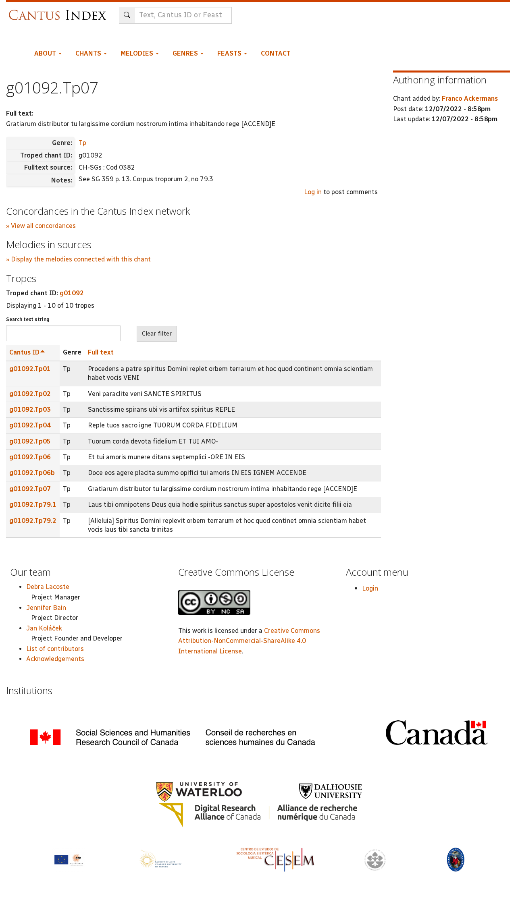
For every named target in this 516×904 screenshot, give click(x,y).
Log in (313, 192)
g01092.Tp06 (30, 457)
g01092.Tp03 (30, 409)
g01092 (72, 293)
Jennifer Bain (46, 608)
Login (370, 588)
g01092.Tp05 (30, 441)
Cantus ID (24, 352)
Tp (82, 143)
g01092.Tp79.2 (32, 521)
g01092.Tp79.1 (32, 504)
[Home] (59, 11)
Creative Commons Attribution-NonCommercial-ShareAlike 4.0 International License (249, 641)
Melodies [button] (138, 53)
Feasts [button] (230, 53)
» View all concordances (41, 226)
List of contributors (55, 649)
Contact (276, 53)
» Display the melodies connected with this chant (78, 259)
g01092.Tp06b (32, 473)
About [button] (46, 53)
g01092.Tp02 (30, 394)
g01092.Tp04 (30, 425)
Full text (101, 352)
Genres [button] (186, 53)
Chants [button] (89, 53)
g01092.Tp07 (30, 489)
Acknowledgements (55, 659)
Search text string (28, 319)
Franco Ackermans (470, 98)
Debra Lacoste (47, 587)
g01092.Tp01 (30, 369)
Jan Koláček (44, 628)
